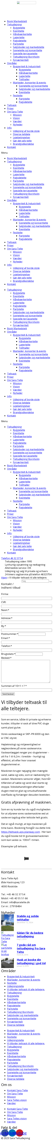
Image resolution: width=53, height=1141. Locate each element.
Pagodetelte (19, 40)
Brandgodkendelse (23, 144)
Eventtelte (18, 31)
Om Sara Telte (15, 111)
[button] (26, 152)
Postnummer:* (9, 634)
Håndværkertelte (22, 34)
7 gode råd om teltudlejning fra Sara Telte (31, 948)
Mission (17, 114)
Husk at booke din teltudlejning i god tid (31, 961)
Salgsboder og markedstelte (28, 47)
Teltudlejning (14, 24)
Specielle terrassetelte (25, 53)
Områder (12, 63)
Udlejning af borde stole (26, 131)
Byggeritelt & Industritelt (26, 66)
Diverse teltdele (21, 134)
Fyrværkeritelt (21, 60)
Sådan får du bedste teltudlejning (30, 934)
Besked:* (6, 657)
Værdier (17, 121)
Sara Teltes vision (17, 1100)
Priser (10, 108)
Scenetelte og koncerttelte (27, 50)
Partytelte (18, 43)
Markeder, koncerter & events (29, 82)
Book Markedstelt (17, 21)
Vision (16, 118)
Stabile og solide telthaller (28, 917)
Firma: (5, 594)
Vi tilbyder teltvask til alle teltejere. (26, 989)
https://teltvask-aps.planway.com (20, 831)
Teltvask (11, 105)
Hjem (4, 577)
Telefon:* (6, 646)
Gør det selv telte (22, 140)
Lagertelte (18, 37)
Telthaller (24, 79)
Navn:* (5, 610)
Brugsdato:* (8, 654)
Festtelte (18, 95)
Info (9, 127)
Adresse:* (6, 618)
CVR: (3, 602)
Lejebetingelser (21, 137)
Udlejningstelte (15, 986)
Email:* (5, 638)
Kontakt (11, 147)
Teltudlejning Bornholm (26, 56)
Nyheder (18, 124)
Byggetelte (19, 27)
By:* (3, 626)
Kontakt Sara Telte (17, 1090)
